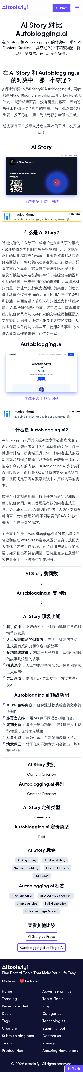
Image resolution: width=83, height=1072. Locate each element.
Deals (6, 1013)
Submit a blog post (18, 1035)
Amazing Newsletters (60, 1050)
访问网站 (51, 201)
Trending (9, 998)
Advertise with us (56, 991)
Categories (51, 1013)
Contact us (51, 1035)
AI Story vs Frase (41, 936)
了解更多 (31, 201)
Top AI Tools (52, 998)
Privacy (48, 1043)
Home (7, 991)
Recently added (15, 1006)
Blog (46, 1006)
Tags (6, 1021)
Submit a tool (53, 1028)
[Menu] (77, 8)
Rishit (34, 981)
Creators (9, 1028)
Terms (7, 1043)
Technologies (53, 1021)
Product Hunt (13, 1050)
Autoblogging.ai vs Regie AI (42, 947)
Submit (61, 8)
